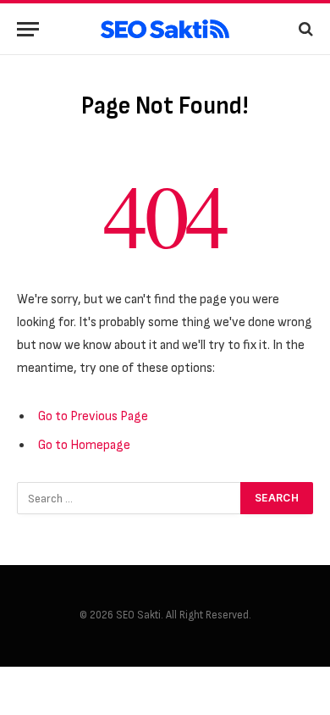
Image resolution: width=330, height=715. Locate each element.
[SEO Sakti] (164, 29)
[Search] (304, 29)
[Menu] (28, 29)
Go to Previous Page (93, 416)
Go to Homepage (84, 445)
